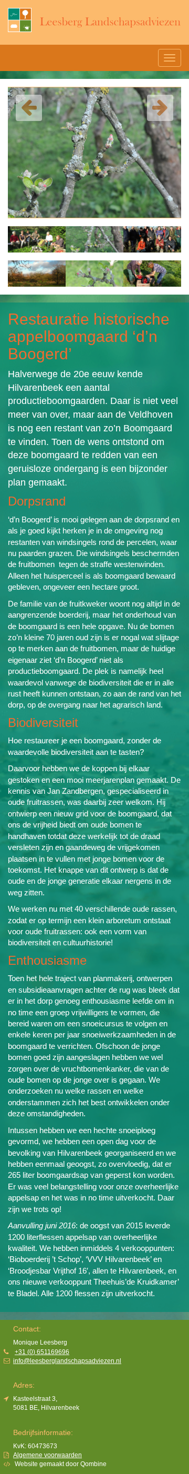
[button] (29, 108)
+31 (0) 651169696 (42, 1352)
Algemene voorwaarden (47, 1455)
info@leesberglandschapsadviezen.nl (67, 1361)
